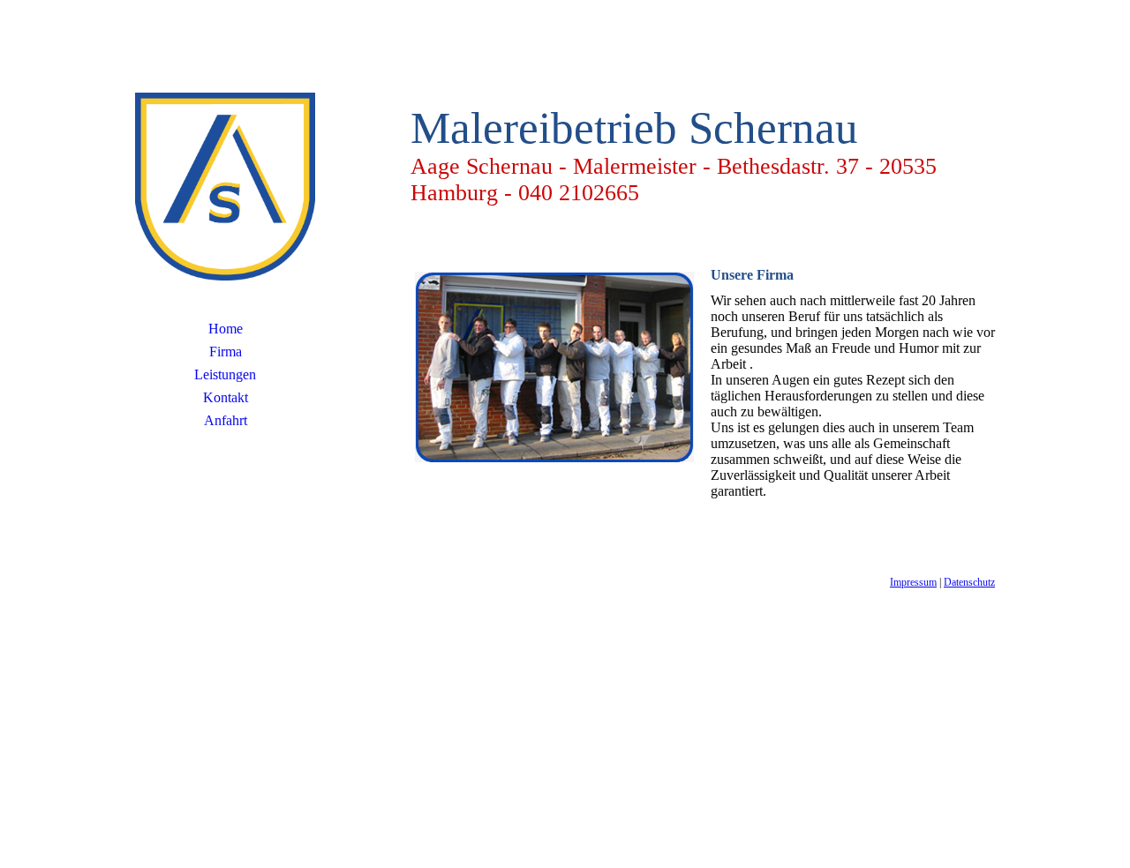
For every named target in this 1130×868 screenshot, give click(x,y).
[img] (225, 181)
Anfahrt (225, 420)
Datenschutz (969, 582)
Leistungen (225, 374)
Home (225, 328)
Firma (225, 351)
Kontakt (225, 397)
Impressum (913, 582)
